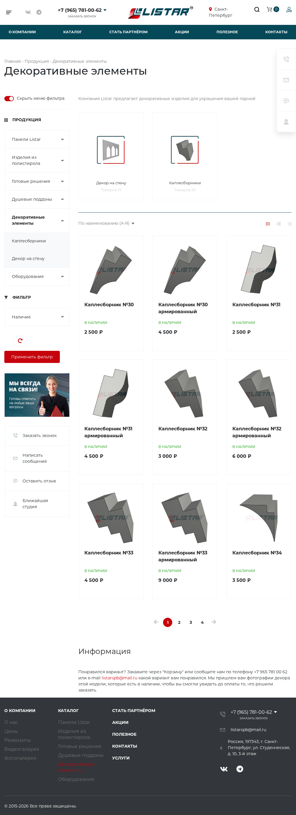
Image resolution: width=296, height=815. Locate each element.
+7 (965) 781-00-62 (79, 10)
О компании (22, 32)
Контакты (276, 32)
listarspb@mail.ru (119, 678)
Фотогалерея (20, 758)
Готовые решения (31, 181)
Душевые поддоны (32, 199)
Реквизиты (17, 740)
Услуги (121, 758)
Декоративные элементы (28, 220)
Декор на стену (28, 258)
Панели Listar (26, 139)
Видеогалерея (21, 749)
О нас (11, 722)
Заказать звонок (82, 16)
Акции (182, 32)
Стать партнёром (128, 32)
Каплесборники (29, 241)
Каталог (72, 32)
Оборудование (28, 276)
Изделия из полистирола (26, 160)
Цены (11, 731)
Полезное (227, 32)
